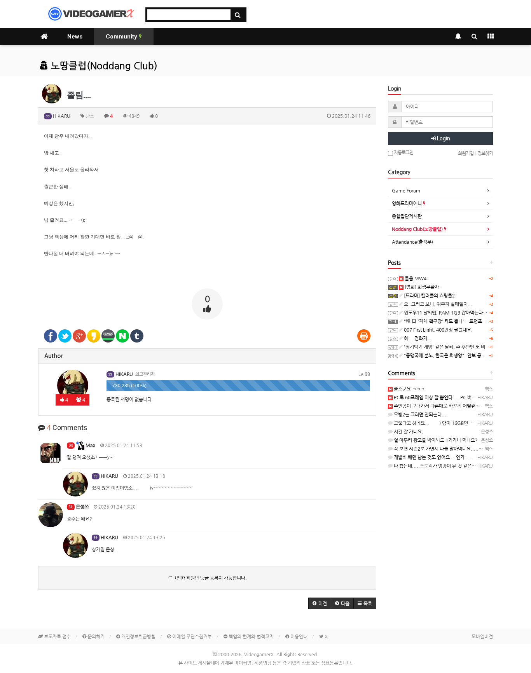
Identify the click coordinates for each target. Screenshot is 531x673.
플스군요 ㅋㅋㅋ (409, 389)
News (74, 36)
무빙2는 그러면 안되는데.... (420, 414)
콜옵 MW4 (414, 278)
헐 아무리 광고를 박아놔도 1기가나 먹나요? (435, 440)
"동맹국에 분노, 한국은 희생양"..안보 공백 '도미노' (453, 355)
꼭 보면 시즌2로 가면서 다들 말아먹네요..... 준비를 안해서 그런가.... (460, 448)
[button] (319, 603)
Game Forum (406, 190)
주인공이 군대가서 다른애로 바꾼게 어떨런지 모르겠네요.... (450, 406)
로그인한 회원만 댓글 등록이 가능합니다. (207, 577)
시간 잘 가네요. (408, 431)
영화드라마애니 (407, 203)
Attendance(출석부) (412, 242)
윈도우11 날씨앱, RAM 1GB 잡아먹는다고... (447, 312)
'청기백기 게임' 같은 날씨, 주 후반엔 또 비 (444, 347)
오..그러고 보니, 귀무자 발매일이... (437, 304)
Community (122, 36)
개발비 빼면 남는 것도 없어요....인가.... (432, 457)
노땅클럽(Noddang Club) (102, 65)
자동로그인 (403, 152)
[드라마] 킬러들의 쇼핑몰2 (429, 295)
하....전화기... (417, 338)
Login (443, 138)
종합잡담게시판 (407, 216)
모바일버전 (482, 636)
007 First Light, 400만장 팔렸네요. (438, 329)
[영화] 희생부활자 (421, 287)
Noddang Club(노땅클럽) (418, 229)
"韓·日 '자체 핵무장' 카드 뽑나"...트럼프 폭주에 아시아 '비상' (463, 321)
